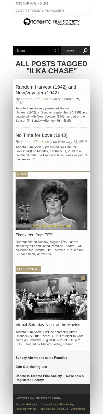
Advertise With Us (26, 408)
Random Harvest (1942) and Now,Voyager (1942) (46, 89)
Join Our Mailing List (31, 367)
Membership (77, 408)
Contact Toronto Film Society (40, 10)
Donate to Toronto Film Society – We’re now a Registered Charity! (50, 378)
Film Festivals (47, 408)
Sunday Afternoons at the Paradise (41, 358)
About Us (62, 408)
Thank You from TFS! (34, 235)
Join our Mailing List (32, 3)
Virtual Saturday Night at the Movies (48, 325)
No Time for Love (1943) (42, 135)
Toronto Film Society (36, 99)
